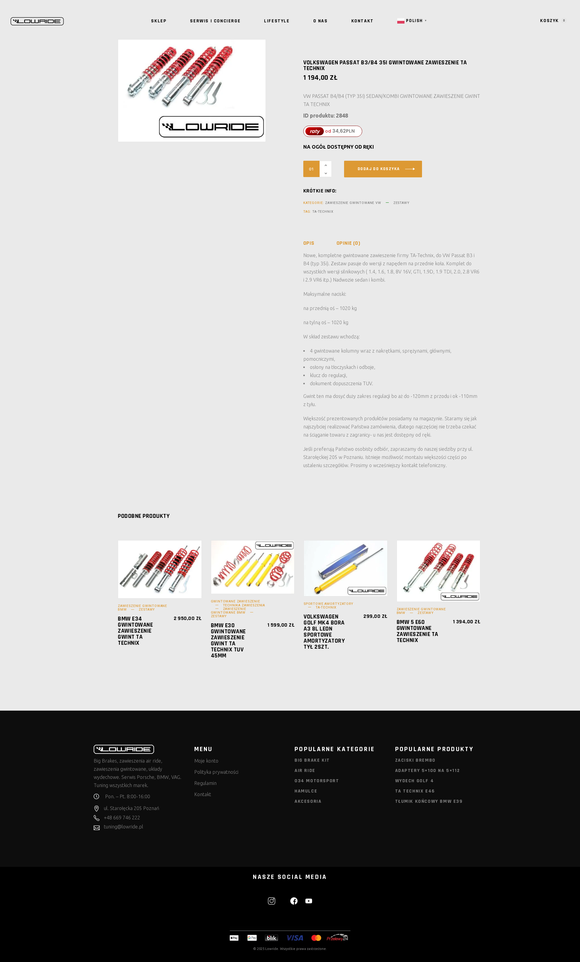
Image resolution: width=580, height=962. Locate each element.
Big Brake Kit (312, 760)
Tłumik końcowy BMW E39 (429, 801)
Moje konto (206, 760)
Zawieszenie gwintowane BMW (228, 610)
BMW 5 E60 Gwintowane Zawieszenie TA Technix (417, 631)
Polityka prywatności (216, 772)
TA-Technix (322, 211)
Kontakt (202, 794)
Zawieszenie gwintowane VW (353, 202)
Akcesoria (308, 801)
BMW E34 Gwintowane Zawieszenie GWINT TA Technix (135, 631)
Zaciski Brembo (415, 760)
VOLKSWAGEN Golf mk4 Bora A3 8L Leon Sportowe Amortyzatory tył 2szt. (324, 632)
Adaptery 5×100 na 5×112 (427, 770)
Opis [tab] (308, 243)
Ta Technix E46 (415, 791)
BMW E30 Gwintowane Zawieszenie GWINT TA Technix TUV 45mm (228, 640)
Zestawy (401, 202)
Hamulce (306, 791)
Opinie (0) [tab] (348, 243)
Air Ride (305, 770)
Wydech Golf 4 (414, 781)
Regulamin (205, 783)
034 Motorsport (317, 781)
